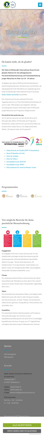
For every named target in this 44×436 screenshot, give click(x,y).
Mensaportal (8, 357)
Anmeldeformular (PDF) (15, 165)
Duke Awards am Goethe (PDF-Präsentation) (22, 150)
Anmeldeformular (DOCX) (16, 162)
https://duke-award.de (10, 94)
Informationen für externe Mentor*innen (21, 167)
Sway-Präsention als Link (15, 153)
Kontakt (8, 365)
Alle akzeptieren (22, 425)
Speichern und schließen (22, 431)
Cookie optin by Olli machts (35, 434)
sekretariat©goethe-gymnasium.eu (22, 392)
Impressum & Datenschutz (17, 416)
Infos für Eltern (11, 159)
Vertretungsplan (10, 354)
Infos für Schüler (12, 156)
